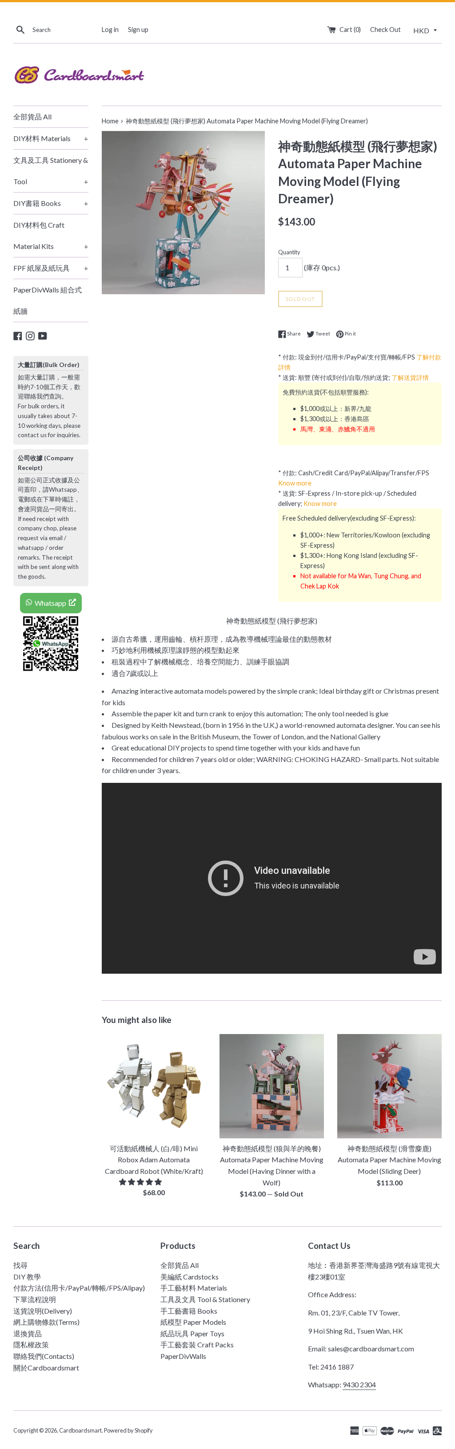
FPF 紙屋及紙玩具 (50, 268)
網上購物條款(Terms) (46, 1322)
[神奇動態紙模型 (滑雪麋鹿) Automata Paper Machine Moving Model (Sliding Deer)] (389, 1086)
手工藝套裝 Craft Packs (197, 1344)
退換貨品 (27, 1333)
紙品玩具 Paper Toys (192, 1333)
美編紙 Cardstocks (189, 1276)
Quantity (289, 252)
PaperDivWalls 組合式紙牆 (47, 300)
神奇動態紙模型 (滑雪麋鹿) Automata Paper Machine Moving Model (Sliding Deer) (389, 1159)
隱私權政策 (31, 1344)
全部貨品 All (32, 116)
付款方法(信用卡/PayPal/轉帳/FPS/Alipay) (79, 1287)
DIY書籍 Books (50, 203)
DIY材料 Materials (50, 138)
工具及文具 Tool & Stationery (205, 1299)
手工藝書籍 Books (188, 1311)
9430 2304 (359, 1384)
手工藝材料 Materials (193, 1287)
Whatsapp (50, 603)
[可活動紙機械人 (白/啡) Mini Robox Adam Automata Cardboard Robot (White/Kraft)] (154, 1086)
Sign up (138, 29)
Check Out (385, 29)
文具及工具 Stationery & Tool (50, 171)
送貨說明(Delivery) (42, 1311)
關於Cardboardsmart (46, 1367)
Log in (110, 29)
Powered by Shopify (128, 1430)
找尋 (20, 1265)
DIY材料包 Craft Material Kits (50, 235)
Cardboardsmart (80, 1430)
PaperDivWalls (183, 1356)
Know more (294, 483)
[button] (141, 1181)
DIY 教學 (27, 1276)
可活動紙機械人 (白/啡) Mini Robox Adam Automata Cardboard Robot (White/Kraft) (154, 1159)
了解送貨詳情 (410, 377)
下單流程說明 (34, 1299)
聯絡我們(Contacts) (43, 1356)
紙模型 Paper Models (193, 1322)
